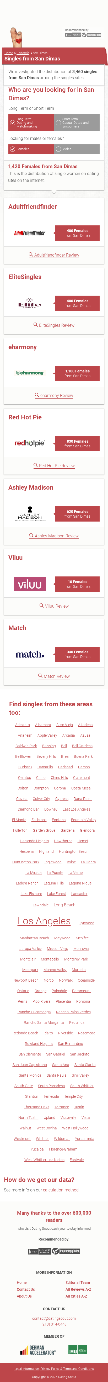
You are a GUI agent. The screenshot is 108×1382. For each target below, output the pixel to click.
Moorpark (30, 970)
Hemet (83, 841)
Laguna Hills (54, 883)
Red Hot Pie (25, 417)
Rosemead (86, 1033)
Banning (49, 746)
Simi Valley (80, 1075)
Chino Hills (59, 777)
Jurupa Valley (30, 948)
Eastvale (77, 1160)
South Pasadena (51, 1086)
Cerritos (24, 777)
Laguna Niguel (80, 883)
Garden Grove (44, 830)
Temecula (51, 1096)
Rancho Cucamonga (34, 1012)
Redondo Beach (25, 1033)
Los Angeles (44, 921)
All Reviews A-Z (78, 1289)
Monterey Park (76, 959)
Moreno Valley (55, 970)
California (23, 53)
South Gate (23, 1086)
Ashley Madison (30, 487)
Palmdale (59, 991)
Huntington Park (25, 862)
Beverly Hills (46, 756)
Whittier (42, 1139)
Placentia (63, 1001)
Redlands (76, 1022)
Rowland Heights (39, 1044)
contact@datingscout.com (54, 1318)
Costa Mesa (81, 788)
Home (8, 53)
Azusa (85, 735)
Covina (22, 799)
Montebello (50, 959)
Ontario (23, 991)
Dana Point (83, 799)
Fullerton (20, 830)
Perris (22, 1001)
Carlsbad (65, 767)
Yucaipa (37, 1149)
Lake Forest (56, 894)
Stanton (31, 1096)
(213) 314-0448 (54, 1324)
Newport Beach (26, 980)
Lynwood (87, 923)
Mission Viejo (57, 948)
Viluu (15, 557)
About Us (24, 1296)
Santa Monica (30, 1075)
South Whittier (82, 1086)
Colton (23, 788)
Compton (41, 788)
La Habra (88, 862)
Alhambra (43, 725)
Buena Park (83, 756)
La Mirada (33, 872)
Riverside (65, 1033)
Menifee (82, 938)
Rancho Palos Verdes (73, 1012)
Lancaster (79, 894)
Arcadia (68, 735)
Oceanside (86, 980)
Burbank (25, 767)
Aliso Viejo (64, 725)
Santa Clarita (85, 1065)
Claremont (81, 777)
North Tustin (28, 1117)
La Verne (75, 872)
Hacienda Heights (34, 841)
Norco (49, 980)
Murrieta (79, 970)
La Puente (55, 872)
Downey (50, 809)
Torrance (62, 1107)
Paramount (81, 991)
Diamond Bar (28, 809)
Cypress (61, 799)
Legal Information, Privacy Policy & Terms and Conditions (54, 1369)
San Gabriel (55, 1054)
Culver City (41, 799)
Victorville (68, 1117)
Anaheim (25, 735)
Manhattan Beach (34, 938)
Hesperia (26, 851)
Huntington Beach (74, 851)
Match (17, 628)
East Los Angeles (76, 809)
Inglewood (53, 862)
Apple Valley (47, 735)
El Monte (19, 820)
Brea (65, 756)
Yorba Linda (84, 1139)
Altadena (85, 725)
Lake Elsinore (31, 894)
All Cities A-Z (76, 1296)
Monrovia (81, 948)
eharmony (22, 347)
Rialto (48, 1033)
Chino (41, 777)
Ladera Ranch (27, 883)
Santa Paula (57, 1075)
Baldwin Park (26, 746)
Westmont (22, 1139)
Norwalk (66, 980)
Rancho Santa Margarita (44, 1022)
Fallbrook (39, 820)
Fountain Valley (83, 820)
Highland (46, 851)
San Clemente (30, 1054)
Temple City (73, 1096)
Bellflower (23, 756)
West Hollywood (75, 1128)
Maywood (62, 938)
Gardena (68, 830)
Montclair (28, 959)
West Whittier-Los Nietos (44, 1160)
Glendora (87, 830)
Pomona (83, 1001)
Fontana (59, 820)
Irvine (71, 862)
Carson (84, 767)
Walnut (25, 1128)
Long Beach (64, 904)
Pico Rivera (42, 1001)
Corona (60, 788)
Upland (49, 1117)
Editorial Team (78, 1282)
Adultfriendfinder (32, 206)
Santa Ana (60, 1065)
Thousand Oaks (36, 1107)
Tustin (79, 1107)
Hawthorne (63, 841)
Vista (86, 1117)
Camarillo (45, 767)
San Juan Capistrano (30, 1065)
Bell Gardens (82, 746)
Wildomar (62, 1139)
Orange (40, 991)
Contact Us (26, 1289)
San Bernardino (70, 1044)
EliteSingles (24, 277)
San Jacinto (79, 1054)
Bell (64, 746)
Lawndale (40, 905)
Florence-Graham (63, 1149)
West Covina (46, 1128)
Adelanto (22, 725)
